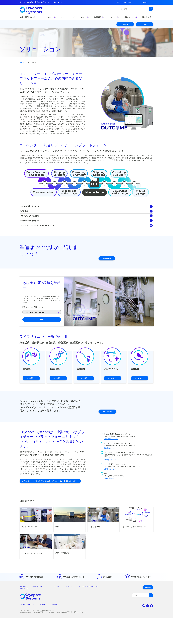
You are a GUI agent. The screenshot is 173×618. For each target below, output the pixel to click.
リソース (69, 586)
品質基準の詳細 (107, 412)
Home (22, 62)
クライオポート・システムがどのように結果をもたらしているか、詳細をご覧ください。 (50, 481)
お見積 (145, 24)
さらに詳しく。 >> (111, 439)
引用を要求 (148, 587)
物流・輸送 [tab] (24, 211)
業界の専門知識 (37, 586)
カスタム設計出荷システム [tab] (30, 206)
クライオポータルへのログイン (125, 2)
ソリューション (54, 586)
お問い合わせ (107, 258)
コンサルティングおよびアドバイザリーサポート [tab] (38, 225)
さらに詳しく (31, 378)
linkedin (151, 605)
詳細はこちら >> (110, 448)
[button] (145, 2)
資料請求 (125, 24)
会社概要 (23, 586)
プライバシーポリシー (27, 605)
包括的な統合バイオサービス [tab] (30, 221)
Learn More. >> (110, 478)
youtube (143, 605)
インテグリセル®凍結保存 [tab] (29, 216)
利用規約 (43, 605)
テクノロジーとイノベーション (88, 586)
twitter (147, 605)
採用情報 (54, 605)
